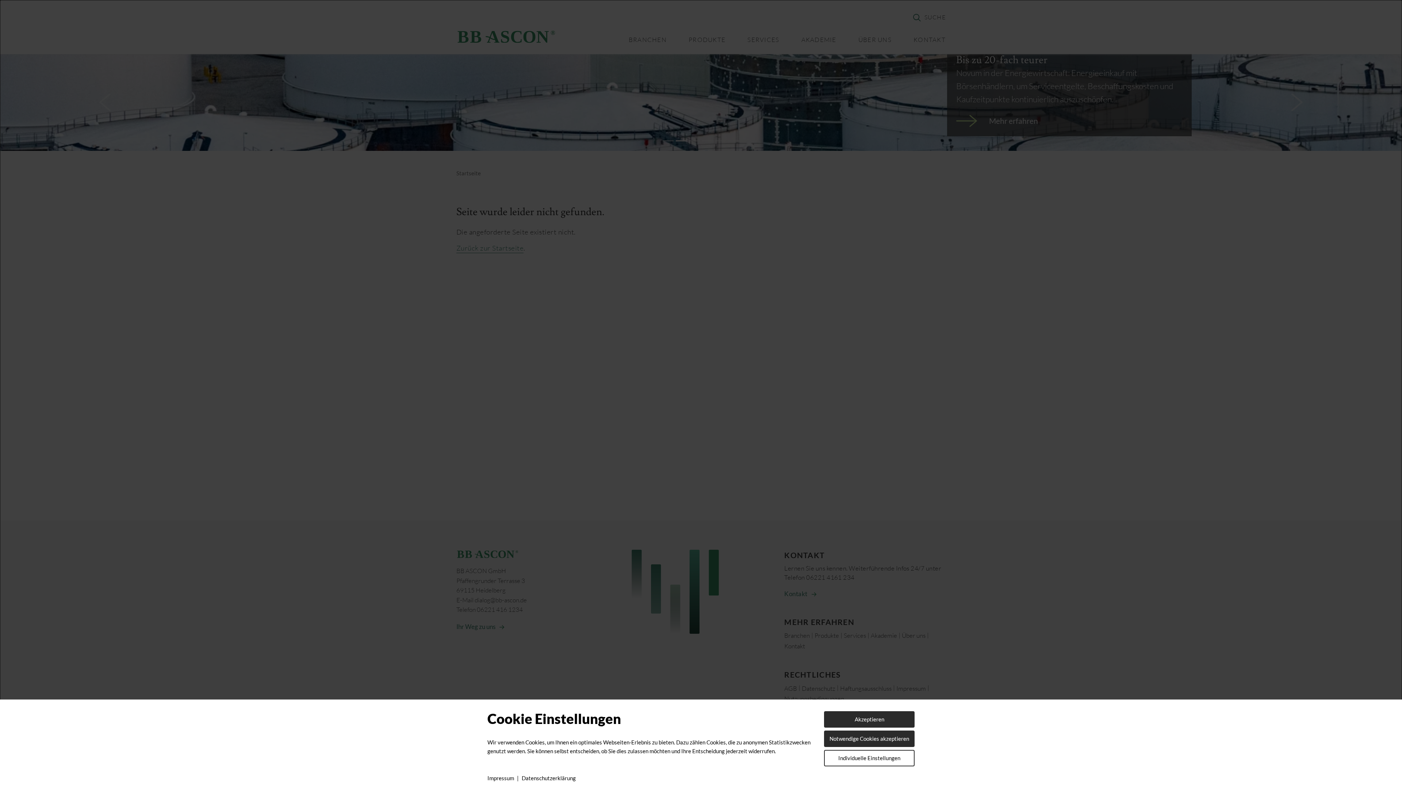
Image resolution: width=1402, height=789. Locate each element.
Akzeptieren (869, 719)
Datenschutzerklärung (549, 778)
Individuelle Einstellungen (869, 758)
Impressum (500, 778)
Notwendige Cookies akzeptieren (869, 738)
